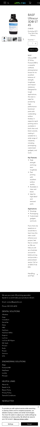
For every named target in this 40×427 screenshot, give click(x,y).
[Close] (37, 408)
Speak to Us (6, 387)
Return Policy (6, 390)
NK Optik (5, 343)
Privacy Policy (6, 393)
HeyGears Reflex (7, 333)
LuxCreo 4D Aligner (8, 340)
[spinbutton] (32, 43)
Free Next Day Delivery (33, 34)
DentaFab (5, 322)
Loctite (4, 373)
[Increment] (35, 43)
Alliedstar (5, 314)
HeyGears (5, 330)
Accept (29, 424)
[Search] (8, 3)
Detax (4, 325)
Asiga (3, 317)
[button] (30, 3)
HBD (3, 327)
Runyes (4, 351)
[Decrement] (29, 43)
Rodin (4, 348)
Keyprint (4, 335)
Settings (10, 424)
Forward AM (6, 368)
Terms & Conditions (8, 395)
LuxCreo (4, 338)
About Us (5, 384)
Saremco (5, 353)
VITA (3, 356)
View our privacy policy (21, 419)
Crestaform (5, 320)
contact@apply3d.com (14, 302)
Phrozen (4, 346)
